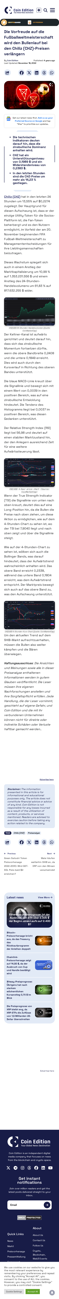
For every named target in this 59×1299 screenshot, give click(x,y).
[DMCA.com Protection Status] (29, 1217)
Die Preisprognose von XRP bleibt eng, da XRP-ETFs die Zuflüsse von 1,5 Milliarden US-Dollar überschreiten (19, 1013)
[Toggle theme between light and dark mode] (39, 10)
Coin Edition (12, 60)
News (10, 1240)
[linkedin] (43, 1168)
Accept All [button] (33, 1291)
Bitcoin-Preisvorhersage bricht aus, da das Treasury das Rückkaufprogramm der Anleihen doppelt (19, 940)
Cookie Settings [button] (14, 1291)
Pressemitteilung (16, 1256)
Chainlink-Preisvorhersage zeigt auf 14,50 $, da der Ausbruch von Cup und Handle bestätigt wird (19, 965)
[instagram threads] (29, 1168)
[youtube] (50, 1168)
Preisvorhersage (16, 1251)
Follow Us (38, 1245)
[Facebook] (21, 72)
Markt (10, 1246)
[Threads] (44, 72)
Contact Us (39, 1240)
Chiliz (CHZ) (12, 197)
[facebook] (36, 1168)
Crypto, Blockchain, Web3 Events (40, 1254)
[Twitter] (29, 72)
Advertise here (47, 779)
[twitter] (8, 1168)
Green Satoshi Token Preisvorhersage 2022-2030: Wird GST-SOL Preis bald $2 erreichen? (16, 866)
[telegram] (15, 1168)
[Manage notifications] (52, 1292)
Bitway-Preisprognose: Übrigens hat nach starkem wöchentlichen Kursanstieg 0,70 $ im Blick (19, 989)
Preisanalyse (34, 833)
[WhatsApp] (51, 72)
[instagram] (22, 1168)
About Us (38, 1235)
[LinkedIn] (36, 72)
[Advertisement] (29, 1093)
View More (44, 897)
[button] (52, 10)
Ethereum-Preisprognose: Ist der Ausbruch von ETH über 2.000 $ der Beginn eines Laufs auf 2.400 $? (29, 919)
